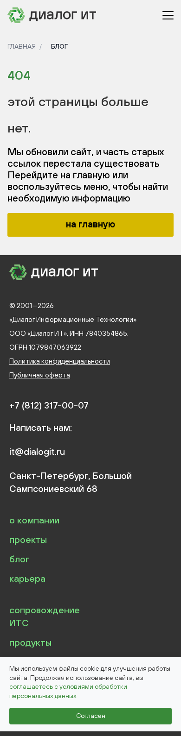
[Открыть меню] (168, 15)
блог (19, 559)
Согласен (90, 715)
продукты (30, 642)
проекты (28, 539)
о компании (34, 520)
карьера (27, 578)
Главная (21, 46)
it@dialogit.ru (37, 451)
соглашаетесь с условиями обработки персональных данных (68, 691)
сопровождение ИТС (44, 616)
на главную (90, 224)
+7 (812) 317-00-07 (49, 405)
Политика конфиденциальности (59, 361)
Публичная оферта (39, 375)
